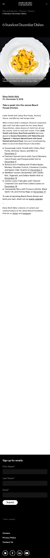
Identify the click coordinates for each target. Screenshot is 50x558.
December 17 (39, 192)
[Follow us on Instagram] (5, 553)
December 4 (10, 161)
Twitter (15, 213)
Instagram (26, 213)
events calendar (35, 199)
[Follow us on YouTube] (26, 553)
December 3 (10, 153)
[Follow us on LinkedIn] (19, 553)
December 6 (36, 170)
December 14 (11, 186)
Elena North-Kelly (11, 96)
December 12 (11, 178)
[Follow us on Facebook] (12, 553)
